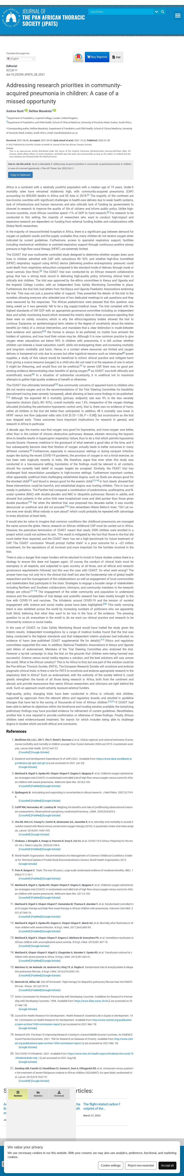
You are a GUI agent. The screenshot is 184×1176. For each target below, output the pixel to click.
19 (35, 591)
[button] (177, 15)
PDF (118, 57)
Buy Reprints (98, 57)
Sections (18, 1096)
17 (32, 591)
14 (97, 480)
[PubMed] (36, 786)
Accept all (167, 1165)
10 (56, 384)
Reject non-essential (141, 1165)
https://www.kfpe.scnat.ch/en (91, 1000)
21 (112, 701)
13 (94, 480)
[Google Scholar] (40, 752)
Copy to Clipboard (20, 174)
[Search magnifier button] (163, 12)
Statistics (38, 1096)
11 (8, 397)
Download (59, 1096)
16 (66, 506)
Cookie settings (111, 1165)
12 (30, 480)
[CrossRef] (24, 752)
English (14, 58)
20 (105, 604)
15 (30, 502)
